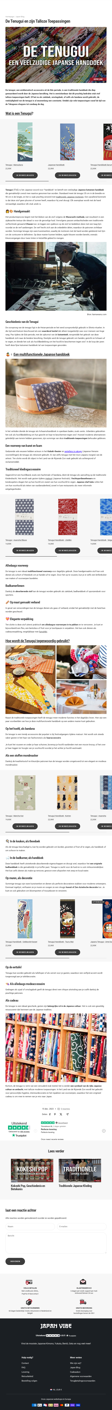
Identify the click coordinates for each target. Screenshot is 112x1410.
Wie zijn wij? (75, 1363)
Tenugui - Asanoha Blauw (16, 540)
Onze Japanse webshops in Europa (56, 1399)
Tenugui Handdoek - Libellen (60, 540)
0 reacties (65, 1109)
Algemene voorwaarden (81, 1376)
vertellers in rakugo (73, 451)
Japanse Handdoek (56, 165)
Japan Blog (20, 17)
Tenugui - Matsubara (14, 165)
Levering (25, 1372)
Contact (25, 1363)
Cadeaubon (75, 1372)
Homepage (9, 17)
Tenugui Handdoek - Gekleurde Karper (21, 942)
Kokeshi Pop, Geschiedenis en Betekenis (28, 1187)
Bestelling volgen (29, 1381)
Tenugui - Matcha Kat (14, 816)
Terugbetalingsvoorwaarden (82, 1381)
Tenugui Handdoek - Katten (59, 816)
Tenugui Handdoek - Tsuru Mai (60, 942)
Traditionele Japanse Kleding (75, 1186)
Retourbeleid (27, 1376)
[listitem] (50, 1114)
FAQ (23, 1367)
